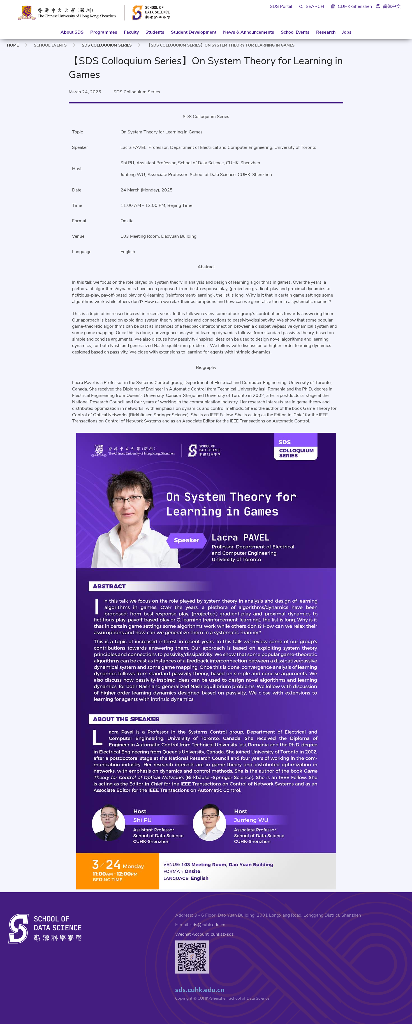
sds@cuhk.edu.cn (207, 925)
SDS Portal (281, 6)
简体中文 (392, 6)
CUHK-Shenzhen (354, 6)
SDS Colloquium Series (107, 45)
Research (325, 32)
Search (314, 6)
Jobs (346, 32)
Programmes (103, 32)
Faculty (131, 32)
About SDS (72, 32)
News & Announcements (248, 32)
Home (13, 45)
